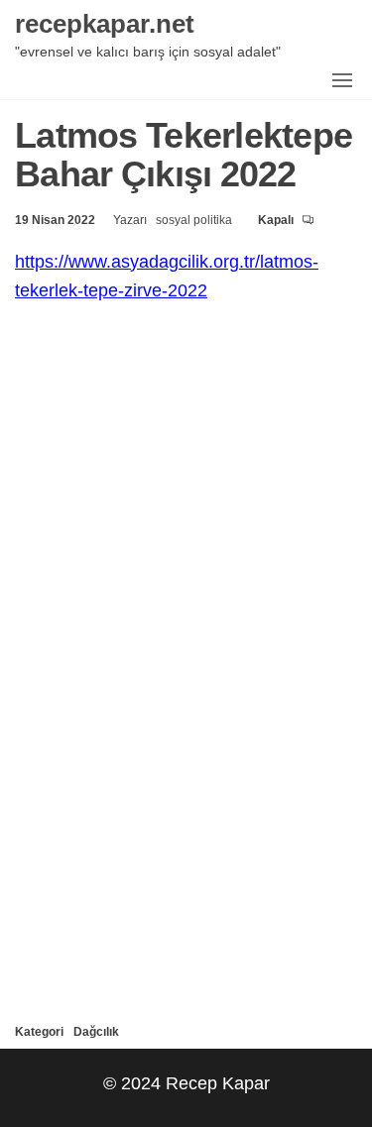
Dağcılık (96, 1031)
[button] (342, 80)
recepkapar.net (104, 23)
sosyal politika (195, 219)
